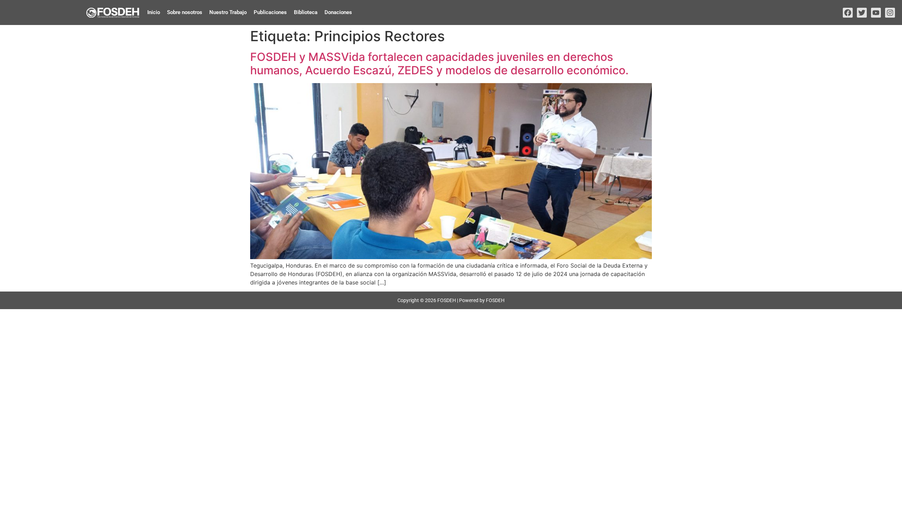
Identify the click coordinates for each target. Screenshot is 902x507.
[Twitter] (862, 13)
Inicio (153, 12)
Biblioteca (305, 12)
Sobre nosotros (184, 12)
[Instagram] (890, 13)
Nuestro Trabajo (228, 12)
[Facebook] (848, 13)
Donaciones (338, 12)
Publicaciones (270, 12)
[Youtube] (876, 13)
